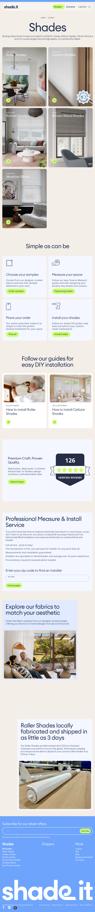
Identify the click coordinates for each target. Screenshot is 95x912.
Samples (70, 6)
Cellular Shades (9, 854)
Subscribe (85, 831)
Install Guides (61, 334)
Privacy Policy (44, 905)
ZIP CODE (11, 577)
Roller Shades (8, 851)
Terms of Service (86, 905)
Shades (58, 6)
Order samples (16, 291)
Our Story (79, 860)
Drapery (48, 844)
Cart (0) (82, 6)
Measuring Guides (63, 291)
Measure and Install (84, 857)
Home (43, 18)
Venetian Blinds (9, 862)
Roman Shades (8, 857)
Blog (77, 854)
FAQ (77, 851)
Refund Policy (57, 905)
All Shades (7, 849)
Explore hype (17, 481)
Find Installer (13, 585)
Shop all (12, 334)
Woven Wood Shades (11, 860)
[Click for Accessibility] (15, 908)
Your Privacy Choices (11, 865)
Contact (78, 849)
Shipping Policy (71, 905)
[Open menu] (89, 6)
